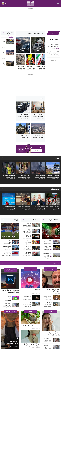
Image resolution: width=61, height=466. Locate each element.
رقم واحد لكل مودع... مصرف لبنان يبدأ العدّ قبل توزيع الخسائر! (3, 40)
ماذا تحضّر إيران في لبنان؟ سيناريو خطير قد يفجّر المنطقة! (52, 237)
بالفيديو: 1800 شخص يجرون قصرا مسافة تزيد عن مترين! (53, 177)
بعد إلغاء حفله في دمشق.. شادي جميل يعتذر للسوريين (47, 297)
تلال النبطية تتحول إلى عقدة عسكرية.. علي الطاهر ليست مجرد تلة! (47, 255)
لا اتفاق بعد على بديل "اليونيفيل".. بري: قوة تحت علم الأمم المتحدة (53, 38)
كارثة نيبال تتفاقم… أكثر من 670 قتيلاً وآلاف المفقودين (53, 208)
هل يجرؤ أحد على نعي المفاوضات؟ (24, 137)
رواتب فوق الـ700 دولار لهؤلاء (27, 236)
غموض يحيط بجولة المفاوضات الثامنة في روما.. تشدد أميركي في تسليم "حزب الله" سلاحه (53, 45)
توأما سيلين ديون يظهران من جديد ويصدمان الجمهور (47, 304)
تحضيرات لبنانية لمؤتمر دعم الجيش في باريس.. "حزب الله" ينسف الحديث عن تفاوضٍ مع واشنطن (53, 53)
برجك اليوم (37, 290)
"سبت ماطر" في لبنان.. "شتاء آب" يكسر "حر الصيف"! (24, 50)
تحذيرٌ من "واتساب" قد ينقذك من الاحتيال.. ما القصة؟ (8, 298)
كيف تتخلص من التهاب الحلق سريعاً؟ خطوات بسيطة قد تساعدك (32, 346)
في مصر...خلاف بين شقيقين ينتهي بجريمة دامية (27, 297)
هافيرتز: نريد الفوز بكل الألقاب (7, 247)
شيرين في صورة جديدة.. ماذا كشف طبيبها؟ (52, 291)
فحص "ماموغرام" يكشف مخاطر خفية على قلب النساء (47, 347)
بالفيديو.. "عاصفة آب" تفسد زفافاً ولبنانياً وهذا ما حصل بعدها (3, 51)
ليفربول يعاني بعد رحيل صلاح (10, 237)
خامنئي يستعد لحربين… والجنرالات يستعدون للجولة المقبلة (47, 242)
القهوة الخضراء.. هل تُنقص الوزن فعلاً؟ (31, 326)
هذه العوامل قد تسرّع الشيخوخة (47, 339)
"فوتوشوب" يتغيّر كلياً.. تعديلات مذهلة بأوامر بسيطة (10, 291)
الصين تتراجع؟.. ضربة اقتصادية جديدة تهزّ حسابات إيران (27, 242)
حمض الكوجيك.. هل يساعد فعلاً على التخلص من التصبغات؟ (51, 333)
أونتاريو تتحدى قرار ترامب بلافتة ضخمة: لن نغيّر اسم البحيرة (9, 208)
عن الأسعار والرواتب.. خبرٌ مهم (27, 224)
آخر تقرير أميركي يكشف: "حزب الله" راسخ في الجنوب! (47, 247)
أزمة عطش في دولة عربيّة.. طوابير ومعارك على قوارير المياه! (27, 231)
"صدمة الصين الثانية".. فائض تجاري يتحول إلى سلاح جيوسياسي (27, 253)
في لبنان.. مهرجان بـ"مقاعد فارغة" (3, 62)
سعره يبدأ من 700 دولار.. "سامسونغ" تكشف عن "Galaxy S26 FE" (6, 305)
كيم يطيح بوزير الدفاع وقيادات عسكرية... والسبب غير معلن (24, 208)
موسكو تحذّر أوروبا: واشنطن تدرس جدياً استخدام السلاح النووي (38, 208)
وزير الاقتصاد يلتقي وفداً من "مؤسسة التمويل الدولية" (27, 248)
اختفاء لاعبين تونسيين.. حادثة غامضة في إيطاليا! (6, 253)
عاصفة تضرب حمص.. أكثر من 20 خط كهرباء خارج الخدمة (27, 304)
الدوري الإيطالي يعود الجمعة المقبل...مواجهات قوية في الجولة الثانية (7, 242)
